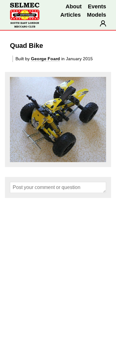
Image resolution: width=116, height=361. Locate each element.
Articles (70, 15)
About (74, 6)
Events (97, 6)
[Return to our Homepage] (25, 15)
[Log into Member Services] (103, 23)
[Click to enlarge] (58, 119)
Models (96, 15)
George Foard (45, 58)
